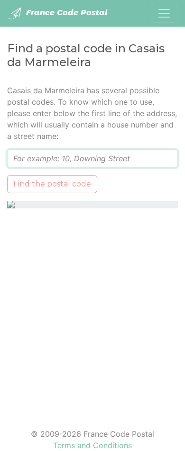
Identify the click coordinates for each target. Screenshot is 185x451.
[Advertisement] (92, 312)
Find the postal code (52, 183)
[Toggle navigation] (164, 13)
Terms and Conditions (92, 445)
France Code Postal (66, 12)
